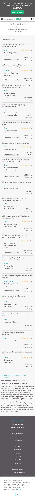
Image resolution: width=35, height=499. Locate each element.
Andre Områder (17, 375)
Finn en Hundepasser (17, 421)
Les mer (18, 489)
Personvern (17, 463)
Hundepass (17, 437)
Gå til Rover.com (17, 12)
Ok (17, 494)
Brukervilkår (17, 460)
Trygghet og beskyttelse (17, 472)
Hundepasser (18, 440)
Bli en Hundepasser (18, 424)
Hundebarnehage (17, 433)
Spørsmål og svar (17, 469)
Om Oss (17, 446)
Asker (24, 375)
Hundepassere (6, 377)
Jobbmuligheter (17, 449)
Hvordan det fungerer (17, 427)
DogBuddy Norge (6, 375)
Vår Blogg (18, 456)
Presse (17, 453)
